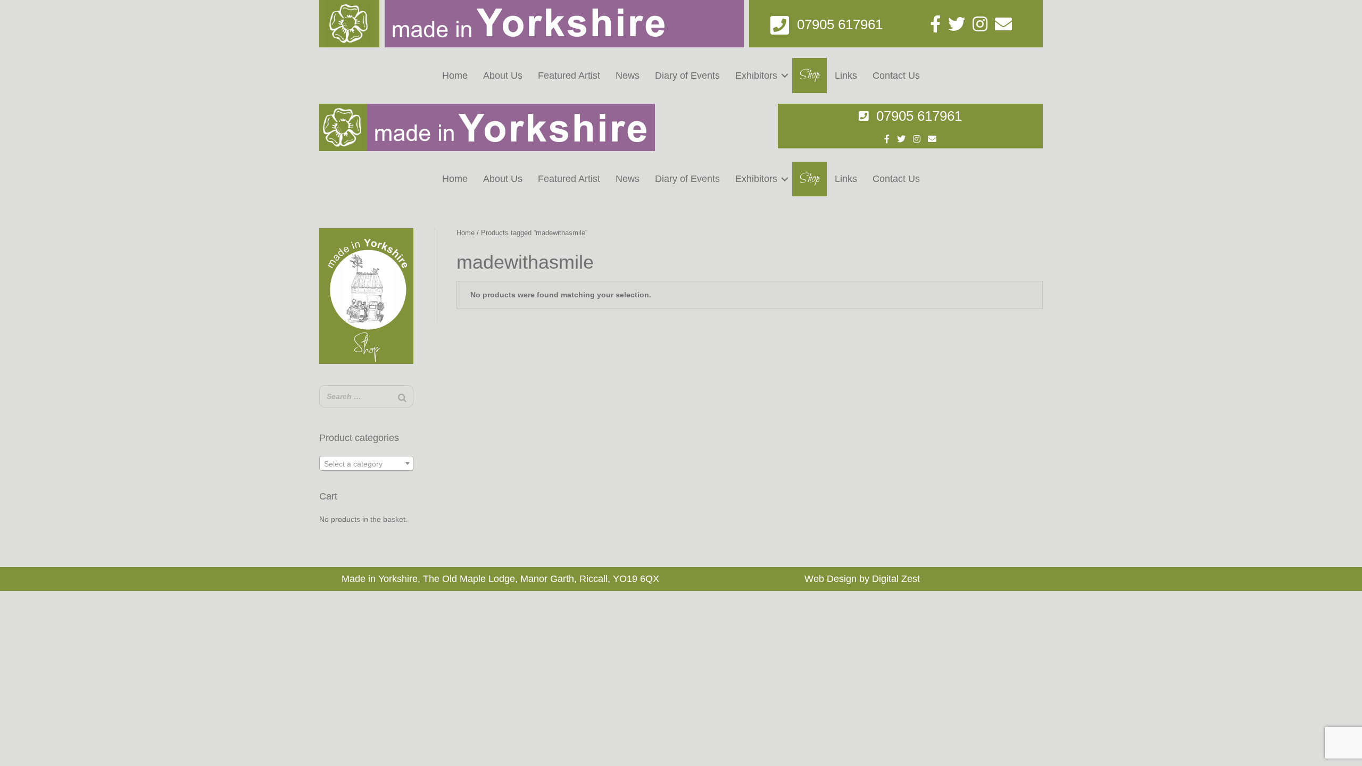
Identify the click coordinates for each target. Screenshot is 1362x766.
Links (846, 75)
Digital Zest (896, 578)
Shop (809, 75)
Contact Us (896, 75)
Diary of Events (687, 75)
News (628, 75)
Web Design (830, 578)
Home (455, 75)
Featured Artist (569, 75)
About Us (502, 75)
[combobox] (366, 463)
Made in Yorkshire (380, 578)
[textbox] (366, 463)
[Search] (402, 398)
